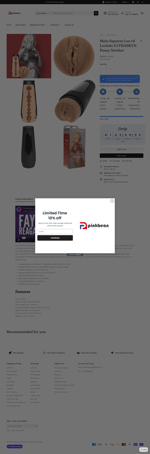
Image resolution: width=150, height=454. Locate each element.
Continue (55, 238)
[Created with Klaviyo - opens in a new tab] (75, 254)
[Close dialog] (112, 201)
